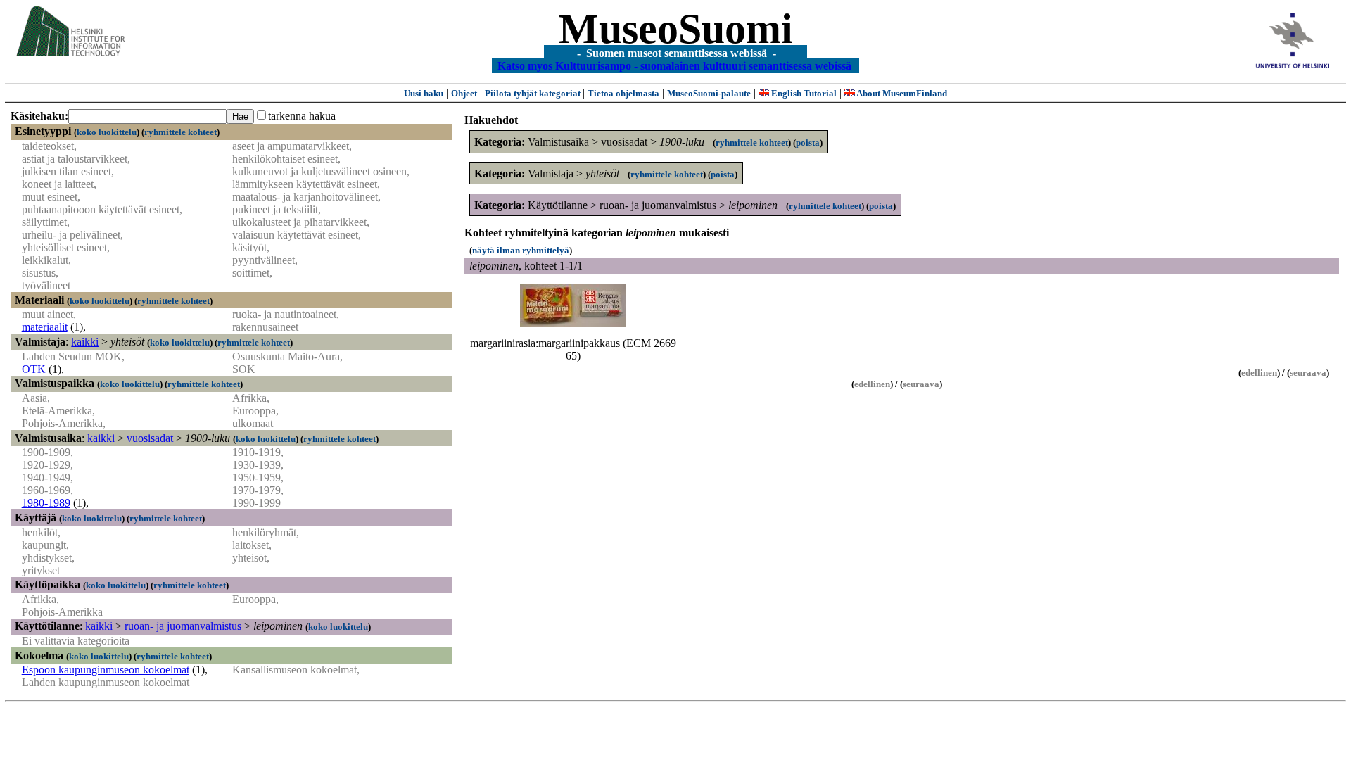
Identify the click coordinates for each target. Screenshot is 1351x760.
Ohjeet (464, 93)
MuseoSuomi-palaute (709, 93)
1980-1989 (46, 503)
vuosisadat (150, 438)
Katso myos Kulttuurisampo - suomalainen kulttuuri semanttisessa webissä (674, 65)
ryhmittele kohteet (180, 132)
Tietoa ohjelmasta (623, 93)
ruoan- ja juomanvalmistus (183, 626)
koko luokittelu (107, 132)
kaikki (85, 342)
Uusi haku (423, 93)
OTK (34, 369)
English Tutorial (803, 93)
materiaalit (45, 327)
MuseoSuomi (676, 29)
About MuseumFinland (901, 93)
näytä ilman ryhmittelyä (520, 250)
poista (808, 142)
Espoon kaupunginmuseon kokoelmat (105, 670)
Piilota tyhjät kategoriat (534, 93)
